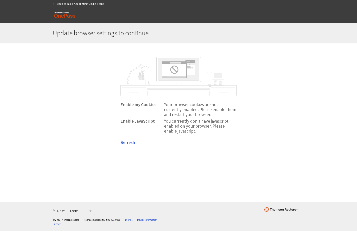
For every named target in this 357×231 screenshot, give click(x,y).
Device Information (147, 219)
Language (59, 210)
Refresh (128, 142)
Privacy (57, 223)
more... (129, 219)
